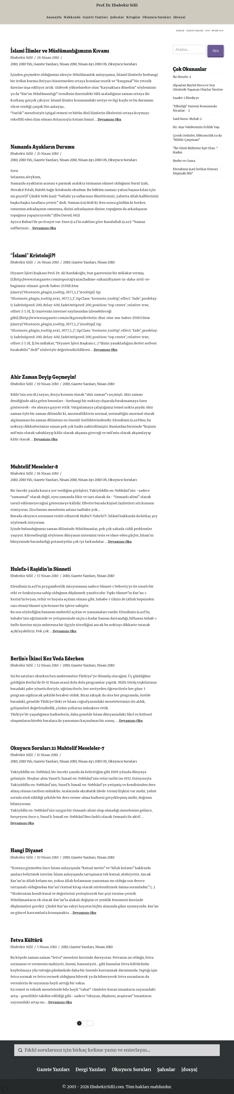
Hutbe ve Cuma (184, 161)
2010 (13, 64)
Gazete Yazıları (46, 64)
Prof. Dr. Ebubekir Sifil (117, 5)
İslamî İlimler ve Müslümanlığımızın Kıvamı (59, 50)
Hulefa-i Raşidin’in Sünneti (40, 569)
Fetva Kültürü (26, 940)
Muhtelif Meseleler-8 (34, 466)
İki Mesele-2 (182, 77)
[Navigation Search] (188, 17)
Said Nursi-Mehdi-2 (187, 119)
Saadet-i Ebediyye (186, 98)
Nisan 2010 (68, 64)
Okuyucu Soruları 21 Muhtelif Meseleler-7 (57, 748)
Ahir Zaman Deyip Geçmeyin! (43, 376)
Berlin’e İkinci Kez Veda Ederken (47, 658)
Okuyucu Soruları (122, 64)
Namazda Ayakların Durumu (42, 146)
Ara (216, 51)
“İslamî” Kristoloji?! (32, 255)
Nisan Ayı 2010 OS (92, 64)
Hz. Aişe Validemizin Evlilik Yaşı (196, 127)
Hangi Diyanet (26, 850)
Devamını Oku (109, 119)
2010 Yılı (25, 64)
